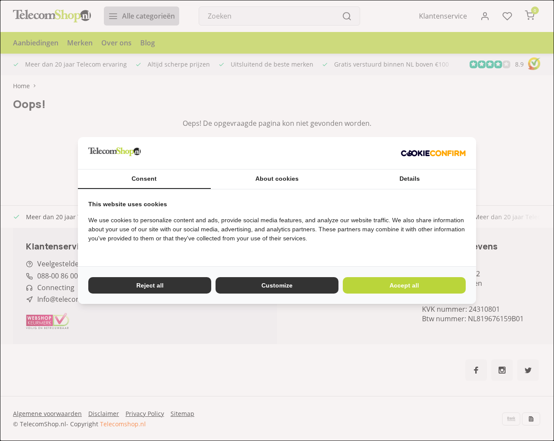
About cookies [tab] (277, 178)
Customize (277, 285)
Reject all (150, 285)
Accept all (404, 285)
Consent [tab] (144, 178)
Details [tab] (409, 178)
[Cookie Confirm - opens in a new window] (433, 153)
